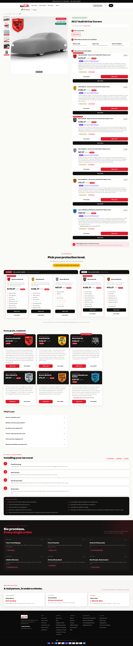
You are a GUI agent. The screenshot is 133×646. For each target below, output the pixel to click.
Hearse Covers (44, 627)
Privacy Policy (103, 627)
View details (86, 76)
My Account (59, 618)
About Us (72, 620)
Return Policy (103, 620)
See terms (96, 61)
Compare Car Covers (61, 629)
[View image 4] (7, 39)
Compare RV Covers (61, 632)
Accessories (44, 629)
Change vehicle (86, 25)
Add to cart (114, 76)
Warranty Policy (103, 618)
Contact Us (58, 634)
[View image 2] (7, 26)
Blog (71, 629)
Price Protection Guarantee (89, 618)
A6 (17, 14)
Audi (14, 14)
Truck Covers (42, 5)
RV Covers (51, 5)
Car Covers (34, 5)
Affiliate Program (74, 625)
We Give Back (73, 627)
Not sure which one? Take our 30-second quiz (67, 265)
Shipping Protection (87, 625)
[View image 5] (7, 46)
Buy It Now (100, 80)
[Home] (4, 13)
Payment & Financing (61, 627)
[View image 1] (7, 19)
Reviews (72, 622)
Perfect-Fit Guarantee (88, 620)
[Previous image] (12, 45)
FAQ (57, 620)
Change (35, 9)
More (57, 5)
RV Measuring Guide (61, 625)
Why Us (72, 618)
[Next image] (65, 45)
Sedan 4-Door (76, 34)
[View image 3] (7, 33)
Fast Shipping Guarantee (88, 622)
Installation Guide (60, 622)
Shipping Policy (103, 622)
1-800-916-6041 (25, 626)
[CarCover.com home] (24, 5)
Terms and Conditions (105, 625)
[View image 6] (7, 53)
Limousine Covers (45, 625)
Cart (111, 5)
